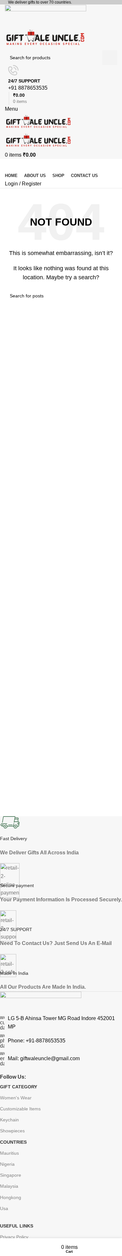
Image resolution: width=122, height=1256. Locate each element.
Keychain (9, 1119)
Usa (4, 1208)
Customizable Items (20, 1108)
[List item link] (61, 1041)
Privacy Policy (14, 1236)
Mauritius (9, 1153)
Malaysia (9, 1186)
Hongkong (10, 1197)
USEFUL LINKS (16, 1225)
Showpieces (12, 1130)
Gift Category (18, 1086)
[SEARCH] (109, 295)
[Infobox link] (61, 903)
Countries (13, 1142)
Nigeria (7, 1164)
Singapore (10, 1175)
